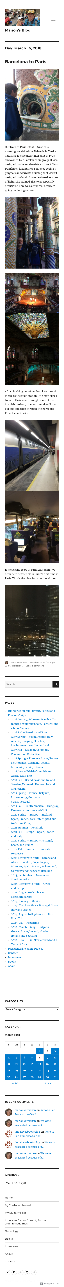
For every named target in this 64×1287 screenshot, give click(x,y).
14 (32, 1064)
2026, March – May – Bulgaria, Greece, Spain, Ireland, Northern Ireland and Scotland (31, 931)
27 (24, 1077)
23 (47, 1070)
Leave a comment (34, 666)
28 (32, 1077)
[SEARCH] (56, 684)
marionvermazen (18, 662)
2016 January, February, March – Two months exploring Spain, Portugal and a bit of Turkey (34, 724)
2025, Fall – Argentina (25, 922)
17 (55, 1064)
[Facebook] (14, 1272)
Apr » (48, 1083)
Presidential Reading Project (25, 948)
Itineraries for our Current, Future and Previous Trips (25, 1222)
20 (24, 1070)
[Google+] (20, 1272)
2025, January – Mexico (26, 901)
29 (39, 1077)
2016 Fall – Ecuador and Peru (29, 732)
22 (39, 1070)
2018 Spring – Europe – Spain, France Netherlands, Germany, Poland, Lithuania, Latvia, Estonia (34, 763)
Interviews (14, 957)
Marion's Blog (17, 30)
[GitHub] (27, 1272)
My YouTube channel (18, 1205)
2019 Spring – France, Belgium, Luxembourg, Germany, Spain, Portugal (30, 797)
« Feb (15, 1083)
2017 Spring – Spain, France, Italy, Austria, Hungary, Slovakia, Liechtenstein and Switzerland (32, 741)
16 (47, 1064)
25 (8, 1077)
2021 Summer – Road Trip (27, 827)
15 (39, 1064)
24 (55, 1070)
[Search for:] (29, 684)
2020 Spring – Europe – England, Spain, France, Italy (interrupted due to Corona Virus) (33, 819)
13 (24, 1064)
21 (32, 1070)
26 (16, 1077)
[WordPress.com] (34, 1272)
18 (9, 1070)
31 (55, 1077)
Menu (53, 20)
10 (55, 1057)
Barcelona (17, 666)
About (12, 965)
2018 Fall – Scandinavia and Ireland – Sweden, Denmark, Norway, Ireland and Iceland (34, 784)
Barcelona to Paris (25, 61)
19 (16, 1070)
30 (47, 1077)
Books (12, 961)
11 (9, 1064)
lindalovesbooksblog (27, 1131)
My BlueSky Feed (16, 1212)
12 (16, 1064)
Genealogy (11, 1231)
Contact (13, 953)
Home (9, 1197)
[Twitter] (7, 1272)
